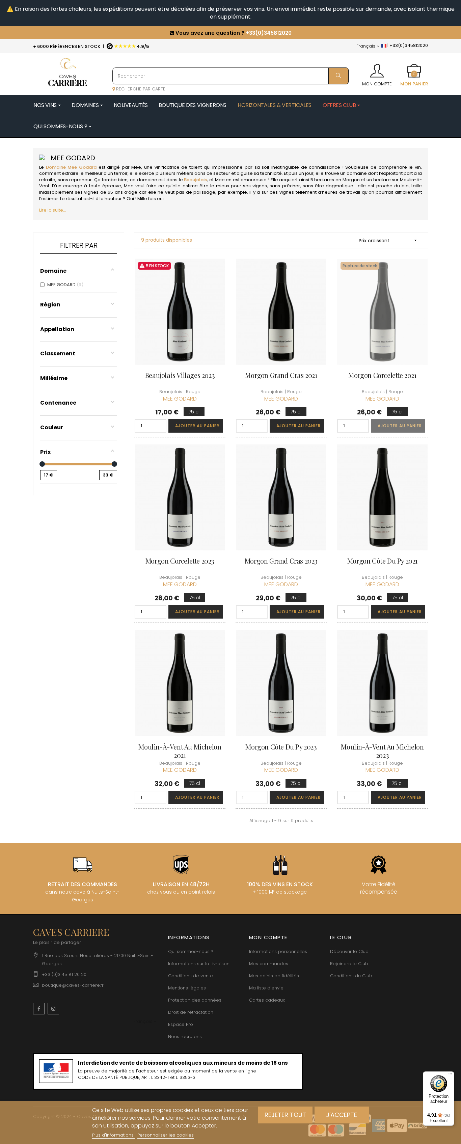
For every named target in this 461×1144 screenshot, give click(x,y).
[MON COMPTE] (377, 68)
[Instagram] (53, 1008)
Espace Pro (180, 1024)
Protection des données (194, 1000)
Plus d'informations (113, 1135)
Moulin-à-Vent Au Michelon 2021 (179, 751)
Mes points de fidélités (274, 976)
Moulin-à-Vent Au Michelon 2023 (382, 751)
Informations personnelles (278, 951)
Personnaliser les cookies (165, 1135)
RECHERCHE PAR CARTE (140, 89)
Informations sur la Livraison (198, 963)
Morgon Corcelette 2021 (382, 375)
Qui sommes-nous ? (190, 951)
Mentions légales (187, 988)
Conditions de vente (190, 976)
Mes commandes (268, 963)
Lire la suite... (52, 210)
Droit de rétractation (190, 1012)
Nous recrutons (185, 1036)
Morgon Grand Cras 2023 (281, 560)
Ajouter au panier (197, 426)
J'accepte (341, 1115)
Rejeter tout (285, 1115)
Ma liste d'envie (266, 988)
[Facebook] (38, 1008)
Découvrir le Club (349, 951)
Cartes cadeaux (267, 1000)
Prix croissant (388, 240)
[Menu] (450, 1075)
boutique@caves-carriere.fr (73, 985)
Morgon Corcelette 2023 (179, 560)
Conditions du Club (351, 976)
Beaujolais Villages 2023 (180, 375)
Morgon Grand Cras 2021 (281, 375)
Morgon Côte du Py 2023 (281, 746)
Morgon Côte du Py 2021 (382, 560)
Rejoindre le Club (349, 963)
